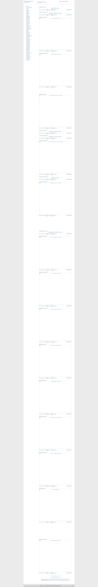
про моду (27, 33)
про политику (28, 42)
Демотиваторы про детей (42, 94)
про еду (27, 24)
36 (65, 579)
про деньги (27, 19)
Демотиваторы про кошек (42, 17)
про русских (27, 48)
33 (64, 579)
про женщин (27, 25)
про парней (27, 40)
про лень (27, 30)
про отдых (27, 38)
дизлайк (54, 9)
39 (67, 579)
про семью (27, 50)
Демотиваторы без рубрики (42, 181)
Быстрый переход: (45, 579)
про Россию (27, 47)
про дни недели (28, 22)
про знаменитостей (28, 28)
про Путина (27, 43)
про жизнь (27, 27)
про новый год (28, 36)
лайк (49, 9)
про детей (27, 20)
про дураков (27, 23)
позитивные (27, 16)
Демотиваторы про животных (42, 53)
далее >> (57, 576)
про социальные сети (28, 52)
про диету (27, 21)
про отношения (28, 39)
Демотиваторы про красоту (42, 380)
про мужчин (27, 34)
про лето (27, 31)
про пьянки (27, 44)
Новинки (27, 6)
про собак (27, 51)
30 (62, 579)
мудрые (27, 14)
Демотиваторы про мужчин (42, 130)
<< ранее (52, 576)
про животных (28, 26)
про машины (27, 32)
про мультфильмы (28, 35)
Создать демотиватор (29, 7)
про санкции (27, 49)
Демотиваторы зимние (42, 488)
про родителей (28, 46)
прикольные (27, 17)
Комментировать (69, 9)
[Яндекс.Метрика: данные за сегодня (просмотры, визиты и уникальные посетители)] (42, 585)
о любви (27, 15)
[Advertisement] (55, 91)
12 (52, 579)
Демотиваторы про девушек (42, 140)
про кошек (27, 29)
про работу (27, 45)
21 (57, 579)
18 (56, 579)
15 (54, 579)
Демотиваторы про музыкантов (43, 176)
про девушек (28, 18)
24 (59, 579)
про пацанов (27, 41)
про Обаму (27, 37)
